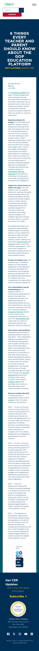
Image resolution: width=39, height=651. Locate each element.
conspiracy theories (15, 312)
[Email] (20, 556)
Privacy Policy (12, 640)
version (11, 400)
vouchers (11, 244)
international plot (22, 319)
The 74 (10, 86)
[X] (17, 552)
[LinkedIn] (17, 556)
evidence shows (14, 382)
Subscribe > (18, 596)
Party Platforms (12, 68)
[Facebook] (20, 552)
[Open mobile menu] (34, 5)
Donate (12, 14)
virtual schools (22, 242)
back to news (18, 562)
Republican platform (19, 93)
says (14, 147)
